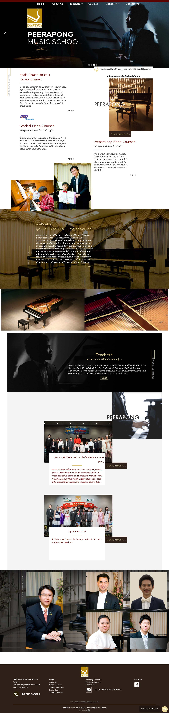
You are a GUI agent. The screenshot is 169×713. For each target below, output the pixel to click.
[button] (76, 4)
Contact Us (132, 4)
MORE (71, 111)
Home (40, 4)
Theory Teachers (56, 687)
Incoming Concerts (93, 680)
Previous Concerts (93, 682)
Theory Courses (56, 693)
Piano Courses (55, 690)
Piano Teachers (55, 685)
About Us (57, 4)
